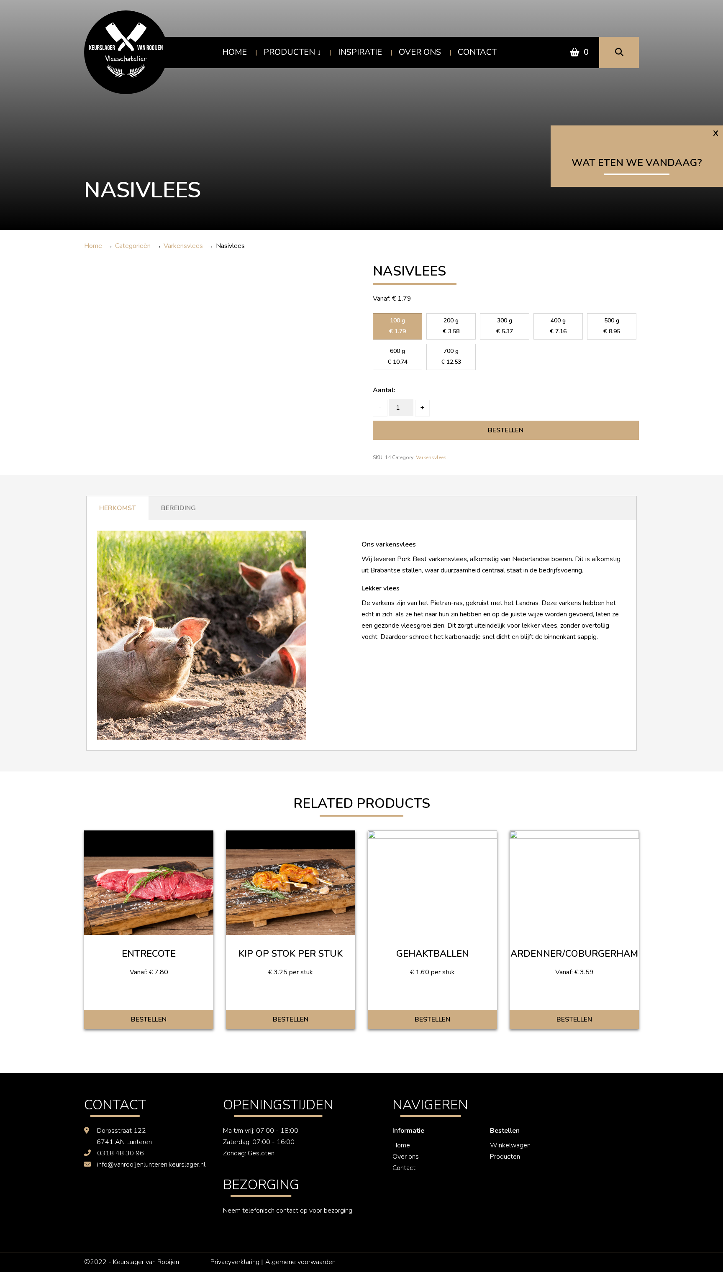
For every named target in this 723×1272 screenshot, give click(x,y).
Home (234, 52)
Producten (289, 52)
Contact (477, 52)
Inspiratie (360, 52)
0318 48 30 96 (120, 1153)
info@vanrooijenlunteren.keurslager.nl (151, 1164)
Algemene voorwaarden (300, 1262)
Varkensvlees (431, 457)
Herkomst (117, 508)
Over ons (420, 52)
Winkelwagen (510, 1145)
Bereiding (178, 508)
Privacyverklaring (234, 1262)
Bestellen (505, 430)
